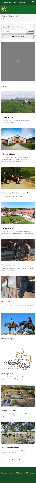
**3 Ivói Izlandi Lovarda (7, 265)
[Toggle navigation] (32, 9)
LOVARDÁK (21, 2)
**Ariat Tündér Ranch (7, 302)
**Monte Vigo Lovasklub (7, 374)
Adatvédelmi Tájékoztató (16, 473)
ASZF (26, 473)
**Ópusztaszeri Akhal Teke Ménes (10, 447)
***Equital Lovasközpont (8, 154)
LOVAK (14, 2)
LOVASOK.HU (6, 2)
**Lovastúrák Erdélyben (7, 339)
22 (27, 459)
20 (19, 459)
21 (23, 459)
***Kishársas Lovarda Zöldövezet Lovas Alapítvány (15, 193)
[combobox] (4, 86)
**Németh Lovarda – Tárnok (8, 410)
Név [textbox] (3, 86)
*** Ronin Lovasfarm (7, 117)
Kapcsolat (4, 473)
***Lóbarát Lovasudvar (7, 228)
